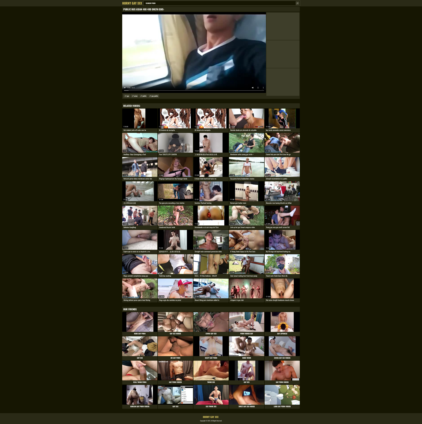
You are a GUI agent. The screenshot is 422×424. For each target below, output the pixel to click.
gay (128, 96)
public (144, 96)
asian (135, 96)
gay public (155, 96)
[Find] (297, 3)
